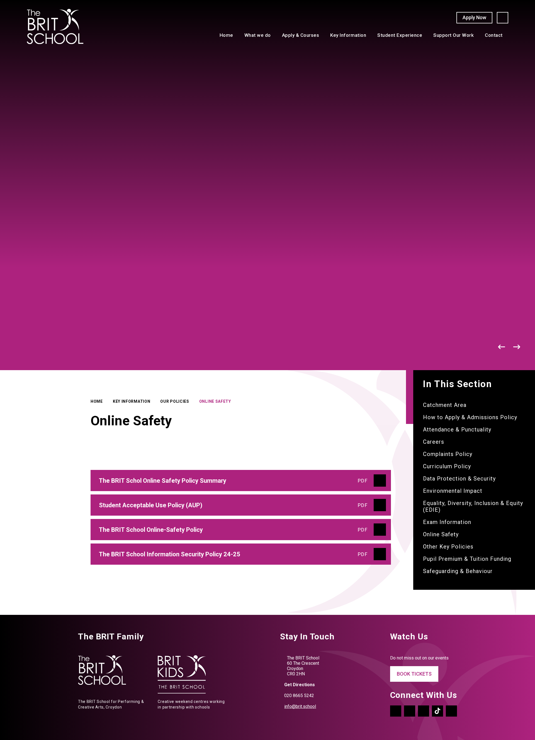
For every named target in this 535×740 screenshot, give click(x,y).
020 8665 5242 (299, 695)
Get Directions (299, 684)
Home (97, 401)
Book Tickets (414, 674)
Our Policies (174, 401)
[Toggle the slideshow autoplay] (486, 347)
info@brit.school (300, 706)
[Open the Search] (502, 17)
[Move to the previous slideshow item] (501, 347)
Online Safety (215, 401)
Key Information (131, 401)
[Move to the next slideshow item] (517, 347)
